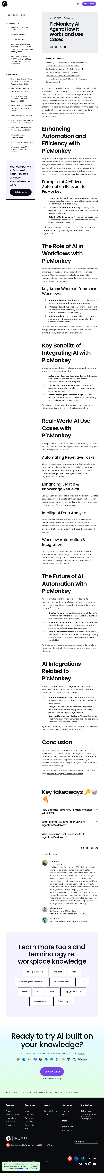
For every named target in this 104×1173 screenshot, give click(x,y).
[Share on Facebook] (65, 46)
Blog (26, 1128)
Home (8, 1092)
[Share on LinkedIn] (56, 46)
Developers (29, 1121)
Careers (65, 1111)
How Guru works (12, 1114)
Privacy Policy (23, 1168)
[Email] (51, 46)
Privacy (45, 1161)
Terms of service (15, 1161)
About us (65, 1114)
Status (46, 1114)
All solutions (10, 1125)
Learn (27, 1111)
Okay (34, 1166)
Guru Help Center (51, 1111)
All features (10, 1121)
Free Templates (68, 1130)
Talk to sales (89, 4)
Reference (17, 1092)
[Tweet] (60, 46)
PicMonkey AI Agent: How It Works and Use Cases (58, 1092)
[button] (99, 4)
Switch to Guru (68, 1126)
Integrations (11, 1118)
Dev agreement (32, 1161)
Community (29, 1125)
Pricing (8, 1111)
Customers (29, 1114)
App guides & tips (30, 1092)
